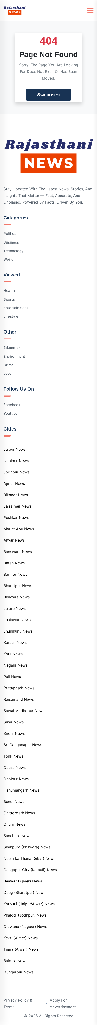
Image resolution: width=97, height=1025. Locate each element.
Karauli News (15, 642)
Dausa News (15, 767)
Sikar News (14, 722)
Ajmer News (14, 483)
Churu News (14, 824)
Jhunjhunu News (18, 631)
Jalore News (15, 608)
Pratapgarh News (19, 688)
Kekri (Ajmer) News (21, 938)
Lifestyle (11, 316)
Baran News (14, 563)
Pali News (12, 676)
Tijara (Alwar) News (21, 949)
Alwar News (14, 540)
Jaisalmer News (18, 506)
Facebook (12, 404)
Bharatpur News (18, 585)
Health (9, 290)
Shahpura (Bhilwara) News (27, 847)
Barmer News (15, 574)
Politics (10, 233)
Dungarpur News (18, 972)
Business (11, 242)
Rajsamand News (19, 699)
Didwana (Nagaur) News (25, 926)
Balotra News (15, 960)
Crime (9, 365)
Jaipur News (15, 449)
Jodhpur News (16, 472)
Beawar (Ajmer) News (23, 881)
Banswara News (18, 551)
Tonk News (13, 756)
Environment (14, 356)
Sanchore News (17, 835)
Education (12, 347)
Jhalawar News (17, 619)
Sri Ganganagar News (23, 744)
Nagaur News (16, 665)
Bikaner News (16, 494)
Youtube (11, 413)
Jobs (8, 373)
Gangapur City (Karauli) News (30, 869)
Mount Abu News (19, 528)
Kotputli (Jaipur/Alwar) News (29, 903)
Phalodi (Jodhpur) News (25, 915)
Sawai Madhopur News (24, 710)
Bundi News (14, 801)
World (8, 259)
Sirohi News (14, 733)
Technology (14, 251)
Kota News (13, 653)
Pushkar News (16, 517)
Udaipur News (16, 460)
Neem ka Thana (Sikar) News (29, 858)
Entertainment (16, 308)
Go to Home (50, 95)
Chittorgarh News (19, 813)
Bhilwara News (17, 597)
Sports (9, 299)
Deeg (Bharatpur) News (24, 892)
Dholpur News (16, 778)
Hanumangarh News (21, 790)
